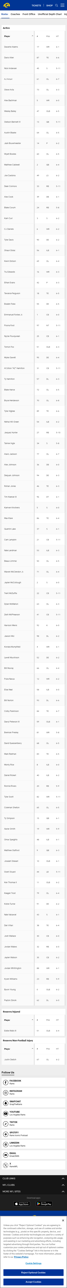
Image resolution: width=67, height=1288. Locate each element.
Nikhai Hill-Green (11, 422)
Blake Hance (9, 389)
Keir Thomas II (10, 882)
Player (7, 36)
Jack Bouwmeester (12, 143)
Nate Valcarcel (10, 914)
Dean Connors (10, 186)
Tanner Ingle (9, 443)
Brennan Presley (11, 732)
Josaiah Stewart (11, 861)
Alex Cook (8, 197)
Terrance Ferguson (12, 293)
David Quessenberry (13, 743)
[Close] (63, 1220)
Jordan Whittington (12, 968)
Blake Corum (10, 207)
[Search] (56, 5)
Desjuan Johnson (12, 475)
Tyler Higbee (9, 411)
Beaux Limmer (10, 561)
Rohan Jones (10, 486)
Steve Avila (9, 89)
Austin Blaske (10, 132)
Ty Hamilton (9, 379)
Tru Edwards (9, 272)
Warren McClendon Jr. (14, 571)
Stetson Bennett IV (12, 122)
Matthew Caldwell (12, 164)
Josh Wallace (10, 936)
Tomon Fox (9, 347)
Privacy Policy (21, 1257)
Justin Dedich (10, 1059)
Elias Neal (8, 689)
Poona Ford (9, 325)
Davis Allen (9, 57)
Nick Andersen (10, 68)
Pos (48, 36)
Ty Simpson (9, 818)
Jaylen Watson (10, 957)
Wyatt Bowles (10, 154)
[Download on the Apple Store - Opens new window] (21, 1204)
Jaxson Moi (9, 636)
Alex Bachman (10, 100)
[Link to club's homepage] (6, 4)
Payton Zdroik (10, 1000)
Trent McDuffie (10, 593)
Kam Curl (8, 218)
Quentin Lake (10, 529)
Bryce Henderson (11, 400)
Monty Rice (9, 764)
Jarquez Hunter (11, 432)
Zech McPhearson (12, 614)
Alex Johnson (10, 464)
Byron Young (10, 989)
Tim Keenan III (10, 497)
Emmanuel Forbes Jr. (13, 314)
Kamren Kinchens (12, 507)
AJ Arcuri (8, 79)
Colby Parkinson (11, 711)
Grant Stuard (9, 872)
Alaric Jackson (10, 454)
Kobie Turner (9, 904)
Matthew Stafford (11, 850)
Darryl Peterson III (12, 721)
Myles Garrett (10, 357)
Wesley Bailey (10, 111)
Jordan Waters (10, 946)
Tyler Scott (8, 796)
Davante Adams (11, 47)
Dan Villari (8, 925)
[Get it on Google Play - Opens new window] (44, 1205)
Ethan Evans (9, 282)
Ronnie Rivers (10, 786)
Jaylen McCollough (12, 582)
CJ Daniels (9, 229)
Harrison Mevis (10, 625)
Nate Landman (10, 550)
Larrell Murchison (11, 657)
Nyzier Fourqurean (12, 336)
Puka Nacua (9, 679)
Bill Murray (8, 668)
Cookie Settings (33, 1263)
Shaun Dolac (9, 250)
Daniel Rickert (10, 775)
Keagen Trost (10, 893)
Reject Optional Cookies (33, 1272)
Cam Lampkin (10, 539)
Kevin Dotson (10, 261)
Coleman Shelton (12, 807)
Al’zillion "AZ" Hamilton (14, 368)
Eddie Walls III (10, 1030)
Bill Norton (8, 700)
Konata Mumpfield (12, 647)
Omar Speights (10, 839)
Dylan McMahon (11, 604)
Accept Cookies (33, 1282)
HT (57, 36)
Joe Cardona (9, 175)
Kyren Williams (10, 979)
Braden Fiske (9, 304)
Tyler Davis (8, 240)
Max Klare (8, 518)
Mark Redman (10, 754)
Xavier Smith (9, 829)
